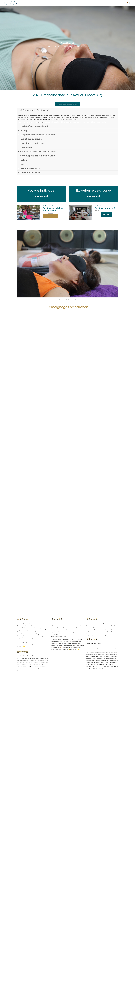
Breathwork (46, 206)
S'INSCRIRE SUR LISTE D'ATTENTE (67, 104)
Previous (14, 264)
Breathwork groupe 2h (105, 208)
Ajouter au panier (50, 215)
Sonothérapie (53, 206)
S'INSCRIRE (106, 214)
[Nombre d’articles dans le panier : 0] (129, 3)
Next (120, 264)
